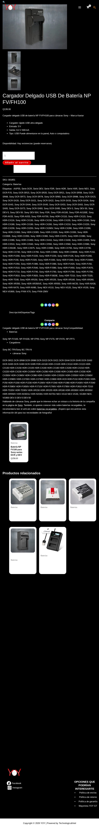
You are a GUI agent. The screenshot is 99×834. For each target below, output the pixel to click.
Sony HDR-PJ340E (84, 260)
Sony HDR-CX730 (82, 248)
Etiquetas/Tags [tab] (28, 312)
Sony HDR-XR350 (11, 283)
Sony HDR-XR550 (51, 283)
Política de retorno (88, 797)
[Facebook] (49, 305)
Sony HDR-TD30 (11, 279)
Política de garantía (88, 801)
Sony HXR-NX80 (28, 287)
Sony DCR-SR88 (70, 196)
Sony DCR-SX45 (40, 204)
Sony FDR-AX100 (59, 212)
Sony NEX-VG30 (80, 287)
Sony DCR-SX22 (45, 200)
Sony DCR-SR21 (56, 192)
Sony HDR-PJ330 (46, 260)
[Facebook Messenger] (45, 324)
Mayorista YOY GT (88, 806)
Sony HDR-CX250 (24, 228)
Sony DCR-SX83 (34, 208)
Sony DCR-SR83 (52, 196)
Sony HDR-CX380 (76, 236)
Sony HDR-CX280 (63, 228)
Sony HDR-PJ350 (11, 264)
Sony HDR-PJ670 (84, 268)
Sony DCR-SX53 (57, 204)
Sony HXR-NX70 (11, 287)
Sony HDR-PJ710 (11, 272)
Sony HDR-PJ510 (11, 268)
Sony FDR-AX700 (39, 216)
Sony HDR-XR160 (66, 279)
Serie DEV (38, 188)
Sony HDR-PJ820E (48, 275)
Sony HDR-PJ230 (47, 256)
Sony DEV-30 (80, 208)
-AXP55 (16, 188)
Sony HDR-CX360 (39, 236)
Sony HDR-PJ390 (47, 264)
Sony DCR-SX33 (63, 200)
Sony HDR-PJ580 (47, 268)
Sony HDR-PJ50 (84, 264)
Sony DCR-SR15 (21, 192)
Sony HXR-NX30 (87, 283)
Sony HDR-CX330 (67, 232)
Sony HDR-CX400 (24, 240)
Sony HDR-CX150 (43, 220)
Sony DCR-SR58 (74, 192)
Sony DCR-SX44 (22, 204)
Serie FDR (49, 188)
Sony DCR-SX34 (80, 200)
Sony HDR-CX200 (43, 224)
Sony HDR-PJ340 (64, 260)
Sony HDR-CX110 (58, 216)
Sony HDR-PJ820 (29, 275)
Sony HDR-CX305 (30, 232)
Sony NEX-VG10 (45, 287)
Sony (20, 405)
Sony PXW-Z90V (40, 291)
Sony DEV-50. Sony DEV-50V (24, 212)
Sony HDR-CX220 (80, 224)
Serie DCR (27, 188)
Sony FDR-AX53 (22, 216)
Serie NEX (84, 188)
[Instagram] (53, 305)
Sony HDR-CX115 (76, 216)
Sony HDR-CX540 (24, 244)
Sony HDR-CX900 (48, 252)
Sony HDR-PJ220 (29, 256)
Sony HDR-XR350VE (31, 283)
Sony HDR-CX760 (30, 252)
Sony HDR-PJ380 (29, 264)
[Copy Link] (57, 305)
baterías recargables (47, 409)
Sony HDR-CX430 (62, 240)
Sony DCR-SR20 (39, 192)
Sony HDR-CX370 (58, 236)
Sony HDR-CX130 (24, 220)
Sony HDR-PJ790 (84, 272)
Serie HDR (61, 188)
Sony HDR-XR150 (28, 279)
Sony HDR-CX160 (80, 220)
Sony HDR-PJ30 (10, 260)
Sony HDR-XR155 (47, 279)
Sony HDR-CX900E (68, 252)
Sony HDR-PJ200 (11, 256)
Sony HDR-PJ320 (28, 260)
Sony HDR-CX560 (62, 244)
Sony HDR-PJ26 (65, 256)
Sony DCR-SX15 (87, 196)
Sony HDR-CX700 (63, 248)
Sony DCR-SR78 (35, 196)
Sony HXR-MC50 (69, 283)
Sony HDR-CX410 (43, 240)
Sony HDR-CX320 (48, 232)
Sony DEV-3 (67, 208)
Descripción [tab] (15, 312)
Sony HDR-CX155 (61, 220)
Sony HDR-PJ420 (66, 264)
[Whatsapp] (42, 305)
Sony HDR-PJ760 (47, 272)
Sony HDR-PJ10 (87, 252)
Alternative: (8, 169)
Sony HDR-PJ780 (66, 272)
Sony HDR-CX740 (11, 252)
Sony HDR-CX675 (26, 248)
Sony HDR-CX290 (81, 228)
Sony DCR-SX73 (17, 208)
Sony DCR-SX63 (75, 204)
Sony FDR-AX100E (78, 212)
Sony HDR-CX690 (44, 248)
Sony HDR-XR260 (84, 279)
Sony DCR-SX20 (11, 200)
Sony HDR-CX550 (43, 244)
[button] (94, 7)
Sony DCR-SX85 (52, 208)
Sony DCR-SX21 (28, 200)
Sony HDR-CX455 (80, 240)
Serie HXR (72, 188)
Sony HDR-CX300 (11, 232)
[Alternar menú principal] (79, 7)
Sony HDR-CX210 (62, 224)
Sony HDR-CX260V (43, 228)
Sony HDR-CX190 (24, 224)
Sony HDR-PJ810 (11, 275)
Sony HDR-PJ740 (29, 272)
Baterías (17, 184)
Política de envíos (88, 792)
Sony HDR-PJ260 (83, 256)
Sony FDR (45, 212)
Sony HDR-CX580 (80, 244)
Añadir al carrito (16, 162)
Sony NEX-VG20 (63, 287)
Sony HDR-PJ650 (66, 268)
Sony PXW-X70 (23, 291)
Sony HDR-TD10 (67, 275)
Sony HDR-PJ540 (29, 268)
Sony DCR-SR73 (17, 196)
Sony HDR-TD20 (84, 275)
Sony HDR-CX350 (20, 236)
